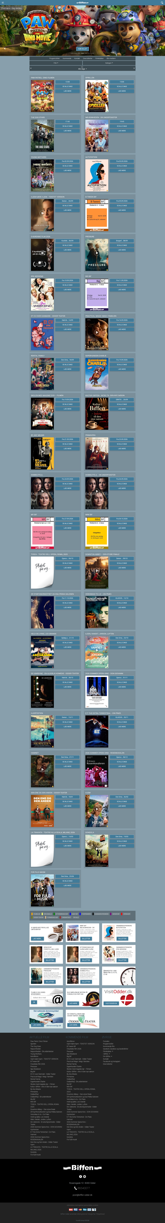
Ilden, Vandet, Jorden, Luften (40, 1119)
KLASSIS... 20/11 (122, 717)
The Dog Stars (35, 1046)
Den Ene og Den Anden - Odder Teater (44, 1142)
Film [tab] (55, 63)
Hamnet (33, 1134)
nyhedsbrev (71, 1205)
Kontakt (77, 58)
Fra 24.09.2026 (67, 479)
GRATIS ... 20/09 (122, 400)
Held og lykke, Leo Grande (39, 1117)
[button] (5, 48)
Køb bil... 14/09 (67, 320)
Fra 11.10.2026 (67, 598)
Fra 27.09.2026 (67, 519)
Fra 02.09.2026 (67, 161)
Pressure (33, 1066)
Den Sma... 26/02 (122, 797)
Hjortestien (34, 1129)
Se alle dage (67, 86)
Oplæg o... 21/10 (67, 638)
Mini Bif (33, 1102)
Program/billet (54, 58)
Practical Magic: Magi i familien (41, 1077)
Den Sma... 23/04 (67, 876)
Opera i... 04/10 (67, 558)
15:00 (122, 82)
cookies (95, 1205)
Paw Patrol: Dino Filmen (39, 1041)
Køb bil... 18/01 (67, 797)
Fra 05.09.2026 (121, 201)
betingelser (79, 1205)
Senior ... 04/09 (67, 201)
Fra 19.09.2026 (121, 360)
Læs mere (67, 91)
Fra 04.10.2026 (121, 519)
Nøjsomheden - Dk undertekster (41, 1051)
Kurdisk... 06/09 (67, 241)
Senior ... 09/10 (121, 558)
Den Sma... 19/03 (122, 837)
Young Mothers (36, 1054)
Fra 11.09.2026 (121, 280)
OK (34, 1002)
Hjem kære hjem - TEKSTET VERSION (44, 1059)
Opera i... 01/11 (122, 678)
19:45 (122, 122)
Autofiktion (34, 1056)
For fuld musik (35, 1155)
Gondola (33, 1152)
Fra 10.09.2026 (67, 280)
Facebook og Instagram (111, 1061)
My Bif (32, 1099)
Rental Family (35, 1079)
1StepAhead (100, 1214)
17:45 (67, 122)
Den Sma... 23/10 (122, 638)
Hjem (32, 1145)
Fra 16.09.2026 (121, 320)
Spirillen (33, 1044)
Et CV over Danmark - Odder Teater (42, 1074)
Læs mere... (37, 939)
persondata (88, 1205)
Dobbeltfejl (34, 1094)
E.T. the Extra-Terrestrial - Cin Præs (42, 1132)
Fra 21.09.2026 (67, 439)
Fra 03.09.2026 (121, 161)
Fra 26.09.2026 (121, 479)
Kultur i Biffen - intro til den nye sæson (44, 1087)
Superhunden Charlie (37, 1082)
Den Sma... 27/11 (67, 757)
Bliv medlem (111, 58)
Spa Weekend (35, 1069)
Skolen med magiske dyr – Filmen (42, 1084)
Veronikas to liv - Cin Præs (39, 1114)
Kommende (67, 58)
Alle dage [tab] (81, 68)
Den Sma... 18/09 (67, 360)
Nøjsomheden (35, 1049)
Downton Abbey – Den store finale (42, 1109)
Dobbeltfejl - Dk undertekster (40, 1097)
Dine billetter (87, 58)
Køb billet (82, 49)
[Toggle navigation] (162, 2)
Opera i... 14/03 (67, 837)
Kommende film (109, 1046)
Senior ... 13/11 (67, 717)
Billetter (86, 939)
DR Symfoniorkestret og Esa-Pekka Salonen (46, 1112)
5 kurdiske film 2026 (37, 1064)
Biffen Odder (83, 3)
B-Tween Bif (34, 1061)
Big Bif (32, 1072)
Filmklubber (99, 58)
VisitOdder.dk (111, 1003)
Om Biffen (107, 1056)
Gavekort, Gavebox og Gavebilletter (115, 1049)
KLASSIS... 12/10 (122, 598)
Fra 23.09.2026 (121, 439)
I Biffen (106, 1054)
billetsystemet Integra (85, 1214)
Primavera (34, 1092)
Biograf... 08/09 (122, 241)
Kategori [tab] (108, 63)
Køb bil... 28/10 (67, 678)
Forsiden (106, 1041)
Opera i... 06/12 (122, 757)
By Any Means (35, 1089)
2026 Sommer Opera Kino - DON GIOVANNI (46, 1127)
